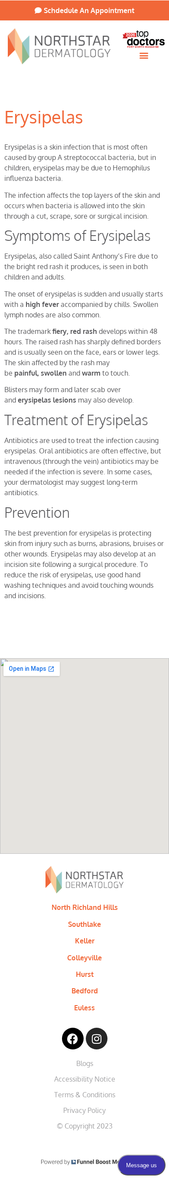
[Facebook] (73, 1038)
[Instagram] (96, 1038)
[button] (143, 55)
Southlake (84, 924)
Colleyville (84, 957)
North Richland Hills (85, 907)
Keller (84, 940)
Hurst (85, 974)
